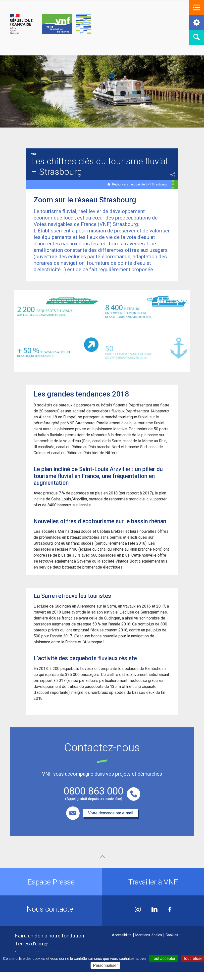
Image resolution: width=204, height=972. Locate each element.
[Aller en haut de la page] (102, 856)
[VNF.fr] (50, 24)
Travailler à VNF (153, 882)
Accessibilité (122, 935)
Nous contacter (51, 909)
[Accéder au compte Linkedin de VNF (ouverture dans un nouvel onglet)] (154, 910)
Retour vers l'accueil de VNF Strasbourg (139, 184)
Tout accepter (163, 958)
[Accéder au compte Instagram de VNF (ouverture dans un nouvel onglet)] (138, 910)
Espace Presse (51, 882)
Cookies (172, 935)
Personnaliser (105, 965)
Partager (173, 175)
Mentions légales (148, 935)
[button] (196, 7)
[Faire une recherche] (196, 37)
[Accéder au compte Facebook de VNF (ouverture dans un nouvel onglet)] (169, 910)
